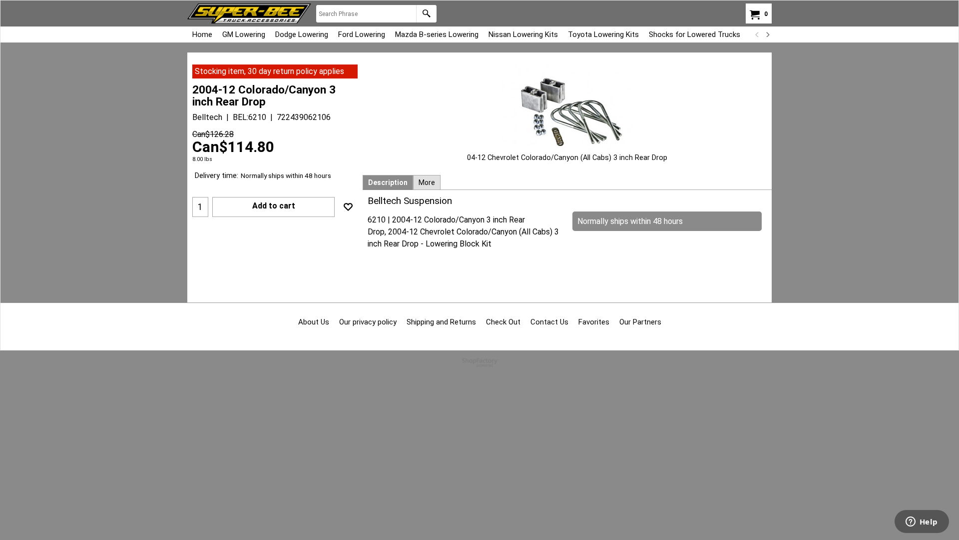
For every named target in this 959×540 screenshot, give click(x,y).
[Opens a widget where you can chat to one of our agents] (921, 522)
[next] (767, 34)
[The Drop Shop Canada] (249, 14)
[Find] (426, 13)
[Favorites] (348, 207)
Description (388, 182)
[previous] (757, 34)
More (427, 182)
